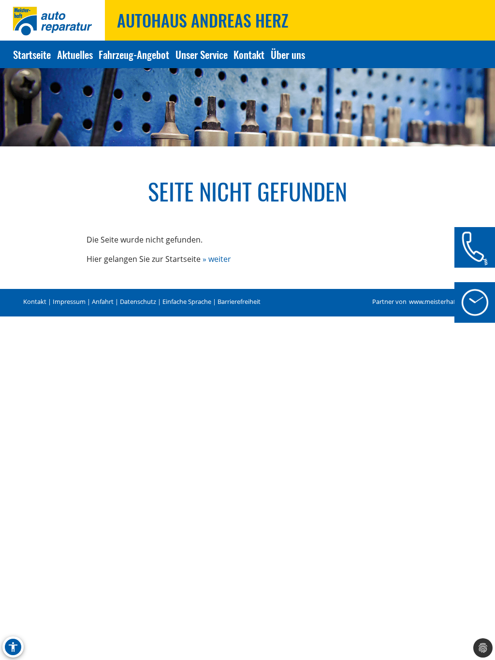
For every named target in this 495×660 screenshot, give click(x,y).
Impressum (69, 302)
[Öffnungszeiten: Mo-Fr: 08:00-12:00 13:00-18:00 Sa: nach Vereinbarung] (474, 302)
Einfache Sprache (186, 302)
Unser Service (201, 54)
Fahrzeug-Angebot (134, 54)
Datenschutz (138, 302)
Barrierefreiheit (239, 302)
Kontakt (248, 54)
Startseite (32, 54)
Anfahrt (103, 302)
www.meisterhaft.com (440, 302)
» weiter (217, 259)
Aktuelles (75, 54)
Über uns (288, 54)
